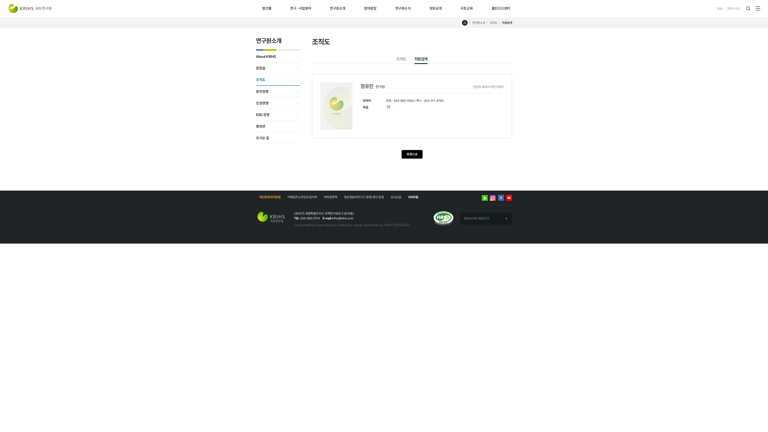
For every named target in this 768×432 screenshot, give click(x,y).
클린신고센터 (501, 8)
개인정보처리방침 (270, 197)
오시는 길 (262, 138)
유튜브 (509, 198)
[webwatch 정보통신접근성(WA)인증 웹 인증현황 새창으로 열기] (443, 218)
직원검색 (507, 23)
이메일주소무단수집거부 (302, 197)
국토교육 (466, 8)
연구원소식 (403, 8)
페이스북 (501, 198)
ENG (720, 8)
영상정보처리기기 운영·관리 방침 (364, 197)
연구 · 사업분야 (300, 8)
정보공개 (435, 8)
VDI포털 (413, 197)
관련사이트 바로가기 (476, 218)
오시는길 (396, 197)
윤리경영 (262, 91)
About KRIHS (266, 56)
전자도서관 (733, 8)
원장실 (260, 68)
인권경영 (262, 103)
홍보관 (260, 126)
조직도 (493, 23)
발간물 (267, 8)
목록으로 (412, 154)
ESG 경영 (262, 115)
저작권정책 (330, 197)
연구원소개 (337, 8)
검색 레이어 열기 (748, 9)
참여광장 (370, 8)
